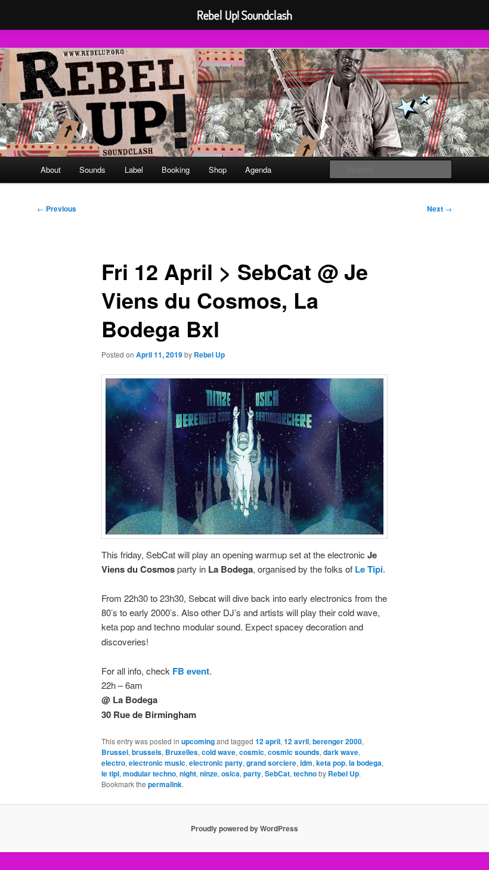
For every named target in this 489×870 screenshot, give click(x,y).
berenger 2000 (337, 741)
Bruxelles (181, 752)
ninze (209, 773)
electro (113, 762)
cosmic (251, 752)
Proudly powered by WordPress (244, 828)
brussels (147, 752)
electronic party (216, 762)
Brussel (114, 752)
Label (134, 169)
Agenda (258, 169)
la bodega (365, 762)
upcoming (198, 741)
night (187, 773)
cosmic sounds (294, 752)
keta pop (330, 762)
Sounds (92, 169)
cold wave (219, 752)
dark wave (340, 752)
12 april (267, 741)
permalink (165, 784)
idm (306, 762)
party (252, 773)
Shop (218, 169)
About (51, 169)
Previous (56, 208)
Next (439, 208)
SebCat (277, 773)
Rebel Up (209, 354)
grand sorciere (271, 762)
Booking (176, 169)
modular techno (149, 773)
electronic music (157, 762)
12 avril (296, 741)
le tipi (110, 773)
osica (230, 773)
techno (305, 773)
